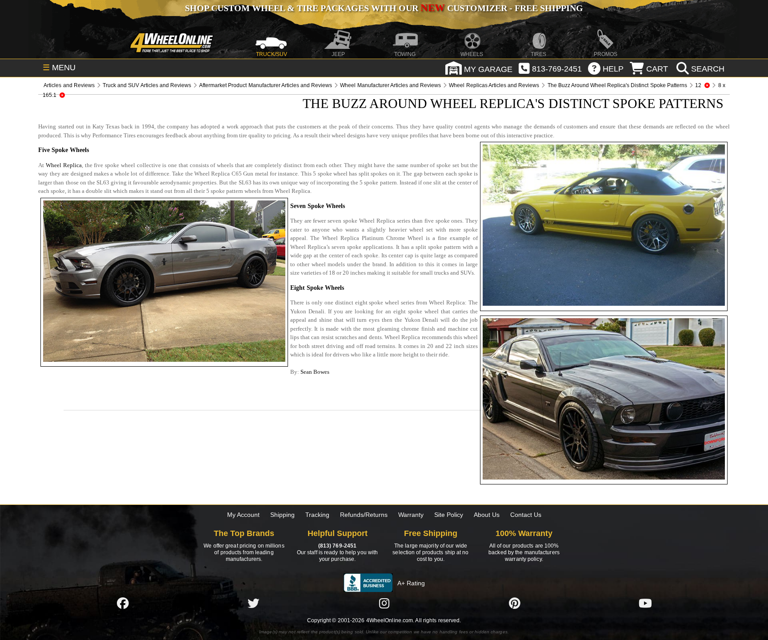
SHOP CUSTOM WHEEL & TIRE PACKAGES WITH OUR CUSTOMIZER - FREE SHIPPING (384, 8)
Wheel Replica (64, 165)
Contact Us (525, 514)
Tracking (317, 514)
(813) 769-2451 (337, 546)
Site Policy (448, 514)
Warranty (411, 514)
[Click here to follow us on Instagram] (384, 603)
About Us (487, 514)
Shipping (282, 514)
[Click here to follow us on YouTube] (645, 603)
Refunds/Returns (364, 514)
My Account (243, 514)
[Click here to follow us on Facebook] (123, 603)
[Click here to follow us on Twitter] (253, 603)
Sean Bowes (314, 371)
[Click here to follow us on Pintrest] (515, 603)
